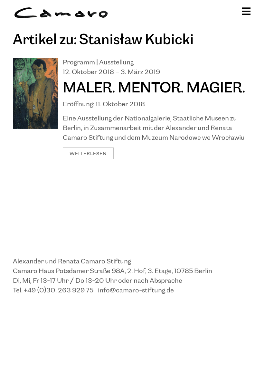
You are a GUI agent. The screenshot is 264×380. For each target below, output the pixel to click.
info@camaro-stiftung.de (136, 290)
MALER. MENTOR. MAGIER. (154, 88)
